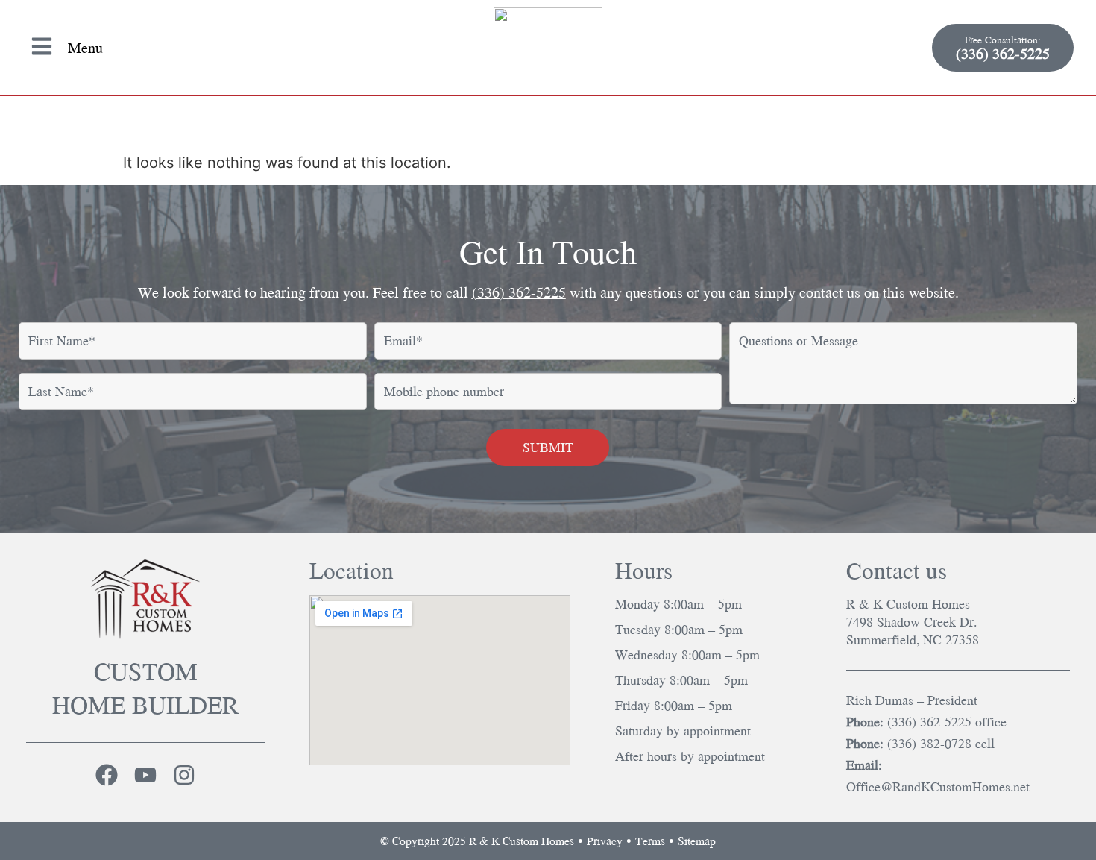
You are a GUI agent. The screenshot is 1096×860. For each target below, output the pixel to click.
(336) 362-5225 (519, 292)
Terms (650, 841)
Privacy (605, 841)
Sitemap (697, 841)
